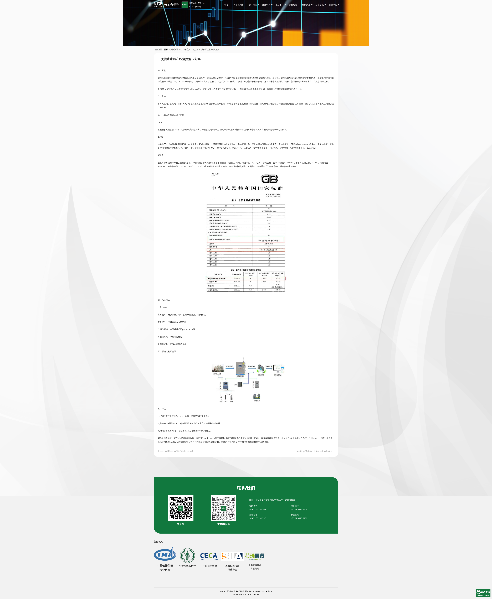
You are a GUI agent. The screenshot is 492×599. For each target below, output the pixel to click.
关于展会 (253, 4)
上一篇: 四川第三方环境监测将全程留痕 (175, 451)
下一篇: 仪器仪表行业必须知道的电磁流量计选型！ (315, 451)
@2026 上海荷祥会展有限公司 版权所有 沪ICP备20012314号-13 (246, 591)
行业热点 (184, 49)
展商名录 (293, 4)
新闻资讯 (174, 49)
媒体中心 (333, 4)
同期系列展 (238, 4)
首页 (226, 4)
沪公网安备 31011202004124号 (246, 594)
